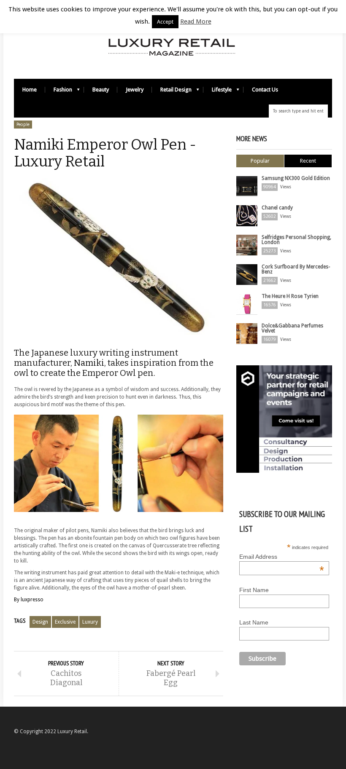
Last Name (253, 622)
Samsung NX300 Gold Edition (296, 178)
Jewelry (134, 89)
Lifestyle (217, 91)
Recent (308, 161)
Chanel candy (277, 208)
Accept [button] (165, 22)
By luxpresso (28, 600)
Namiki (89, 363)
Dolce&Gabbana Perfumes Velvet (292, 328)
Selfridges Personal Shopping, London (296, 239)
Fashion (58, 91)
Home (29, 89)
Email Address (281, 556)
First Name (254, 590)
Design (40, 622)
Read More (195, 21)
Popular (260, 161)
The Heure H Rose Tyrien (290, 296)
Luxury (90, 622)
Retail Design (172, 91)
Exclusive (65, 622)
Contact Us (265, 89)
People (23, 124)
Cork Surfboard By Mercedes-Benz (296, 269)
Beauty (100, 89)
